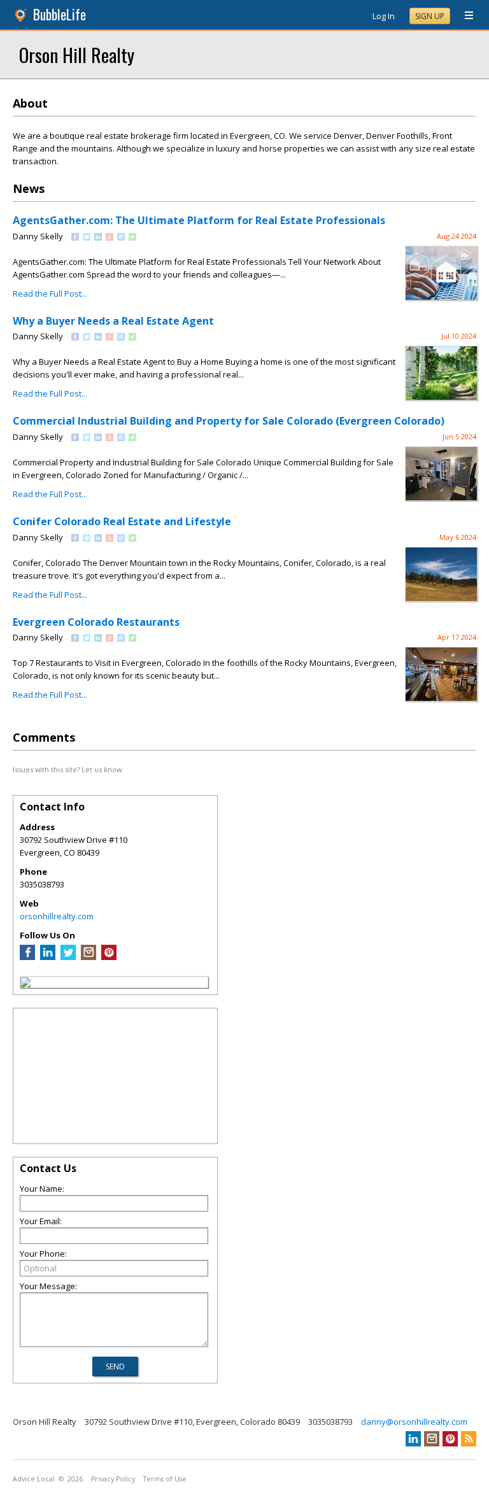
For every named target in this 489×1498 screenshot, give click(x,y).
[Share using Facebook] (75, 237)
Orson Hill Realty (76, 54)
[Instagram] (88, 957)
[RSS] (468, 1438)
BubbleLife (59, 14)
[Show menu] (464, 16)
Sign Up (429, 16)
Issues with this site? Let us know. (68, 769)
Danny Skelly (38, 236)
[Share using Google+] (109, 237)
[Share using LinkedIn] (98, 237)
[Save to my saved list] (132, 237)
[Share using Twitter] (86, 237)
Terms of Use (165, 1478)
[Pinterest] (109, 957)
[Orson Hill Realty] (25, 984)
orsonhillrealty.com (57, 916)
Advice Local (34, 1478)
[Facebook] (27, 957)
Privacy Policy (113, 1478)
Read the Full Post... (50, 293)
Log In (383, 16)
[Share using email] (121, 237)
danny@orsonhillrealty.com (414, 1421)
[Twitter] (68, 957)
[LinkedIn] (47, 957)
